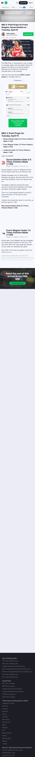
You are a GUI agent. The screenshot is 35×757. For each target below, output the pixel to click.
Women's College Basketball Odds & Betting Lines (17, 671)
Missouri (4, 741)
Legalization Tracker (8, 703)
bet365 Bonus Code (8, 755)
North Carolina (6, 738)
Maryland (5, 711)
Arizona (4, 714)
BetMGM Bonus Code (8, 753)
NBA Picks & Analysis (8, 686)
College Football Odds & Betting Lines (13, 666)
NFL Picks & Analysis (8, 683)
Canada (4, 743)
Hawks (7, 192)
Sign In (31, 2)
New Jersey (5, 719)
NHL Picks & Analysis (8, 697)
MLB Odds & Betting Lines (10, 674)
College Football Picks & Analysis (12, 689)
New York (5, 706)
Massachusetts (6, 733)
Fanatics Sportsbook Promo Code (12, 750)
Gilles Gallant (10, 33)
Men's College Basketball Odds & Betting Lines (16, 669)
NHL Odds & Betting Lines (10, 677)
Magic (26, 242)
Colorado (5, 717)
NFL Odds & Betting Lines (10, 661)
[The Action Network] (6, 2)
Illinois (4, 725)
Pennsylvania (6, 722)
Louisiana (5, 708)
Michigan (5, 727)
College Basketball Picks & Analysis (12, 691)
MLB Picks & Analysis (8, 694)
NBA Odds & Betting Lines (10, 663)
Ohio (3, 730)
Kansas (4, 735)
